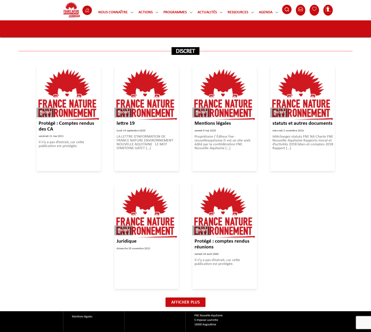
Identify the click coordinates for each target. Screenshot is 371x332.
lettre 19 (126, 123)
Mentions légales (213, 123)
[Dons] (314, 10)
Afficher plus (185, 302)
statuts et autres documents (302, 123)
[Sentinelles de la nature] (328, 10)
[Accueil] (87, 10)
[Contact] (300, 10)
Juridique (127, 241)
